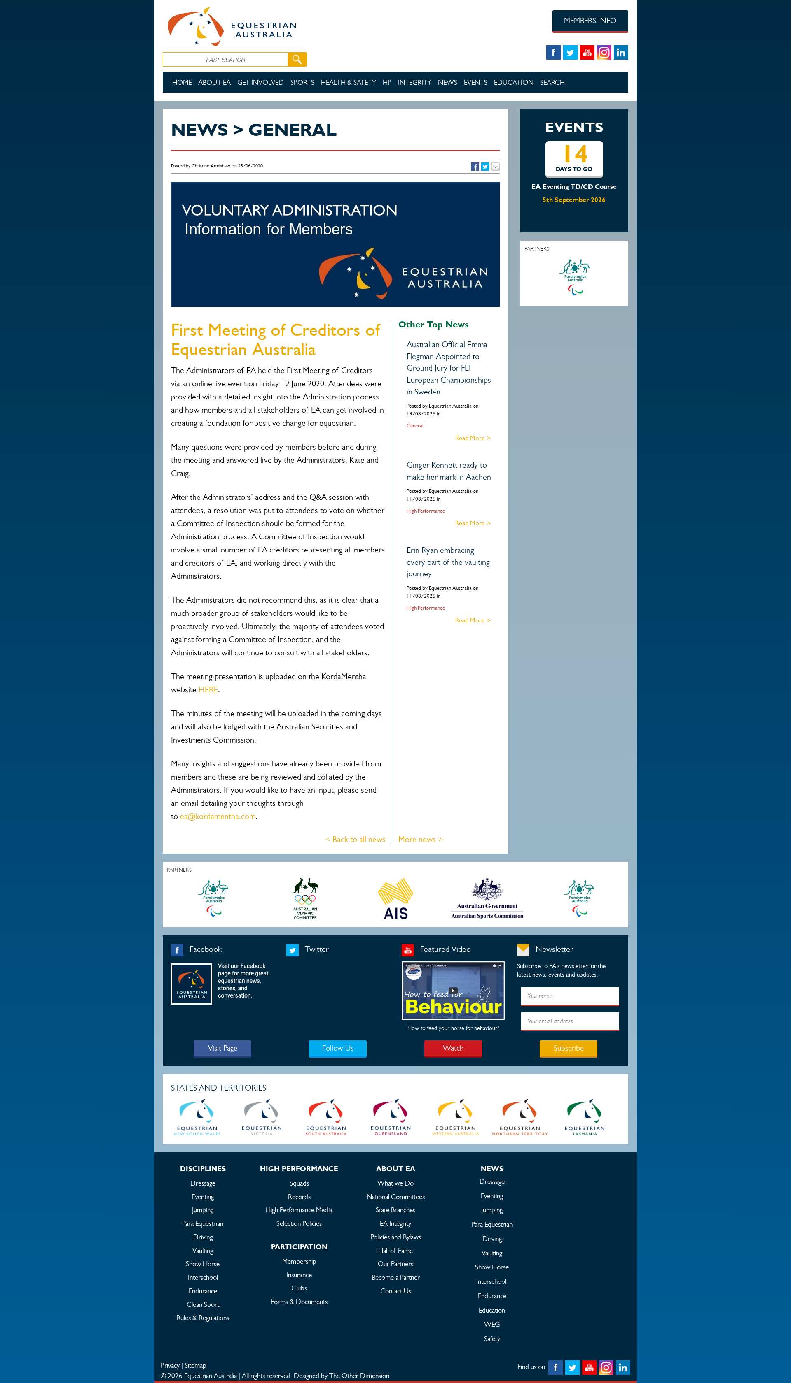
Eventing (203, 1197)
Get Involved (260, 82)
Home (182, 82)
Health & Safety (348, 82)
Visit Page (222, 1048)
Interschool (203, 1277)
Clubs (299, 1288)
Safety (492, 1338)
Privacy (170, 1365)
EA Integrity (395, 1223)
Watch (453, 1048)
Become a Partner (396, 1277)
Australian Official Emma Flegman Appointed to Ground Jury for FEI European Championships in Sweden (449, 368)
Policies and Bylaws (395, 1237)
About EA (214, 82)
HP (387, 82)
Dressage (202, 1183)
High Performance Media (299, 1210)
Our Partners (395, 1264)
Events (475, 82)
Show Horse (203, 1264)
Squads (299, 1183)
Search (552, 82)
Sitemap (195, 1365)
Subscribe (569, 1048)
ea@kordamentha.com (217, 816)
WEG (492, 1324)
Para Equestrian (202, 1223)
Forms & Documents (299, 1301)
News (447, 82)
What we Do (395, 1183)
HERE (208, 689)
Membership (299, 1261)
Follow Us (337, 1048)
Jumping (202, 1210)
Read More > (473, 438)
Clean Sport (203, 1304)
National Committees (396, 1197)
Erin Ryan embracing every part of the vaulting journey (448, 561)
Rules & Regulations (202, 1317)
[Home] (256, 25)
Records (299, 1197)
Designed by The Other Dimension (341, 1375)
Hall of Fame (395, 1250)
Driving (203, 1237)
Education (514, 82)
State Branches (395, 1210)
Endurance (203, 1291)
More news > (420, 839)
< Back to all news (355, 839)
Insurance (299, 1275)
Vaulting (202, 1250)
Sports (302, 82)
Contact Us (395, 1291)
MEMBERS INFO (590, 20)
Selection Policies (299, 1223)
